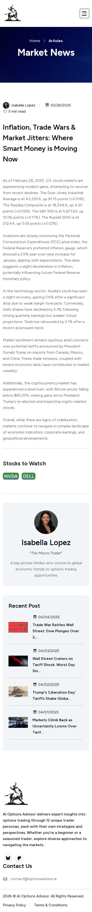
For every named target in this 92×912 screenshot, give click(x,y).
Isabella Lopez (23, 105)
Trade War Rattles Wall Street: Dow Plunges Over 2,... (56, 631)
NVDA (11, 476)
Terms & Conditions (50, 905)
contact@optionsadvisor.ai (33, 879)
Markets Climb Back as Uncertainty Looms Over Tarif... (55, 726)
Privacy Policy (14, 905)
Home (34, 41)
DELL (28, 476)
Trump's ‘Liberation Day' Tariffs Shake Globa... (54, 695)
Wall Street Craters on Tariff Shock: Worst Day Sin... (54, 664)
